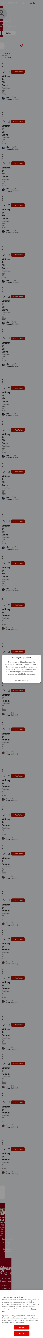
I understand (20, 680)
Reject (21, 1334)
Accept (21, 1327)
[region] (21, 1314)
